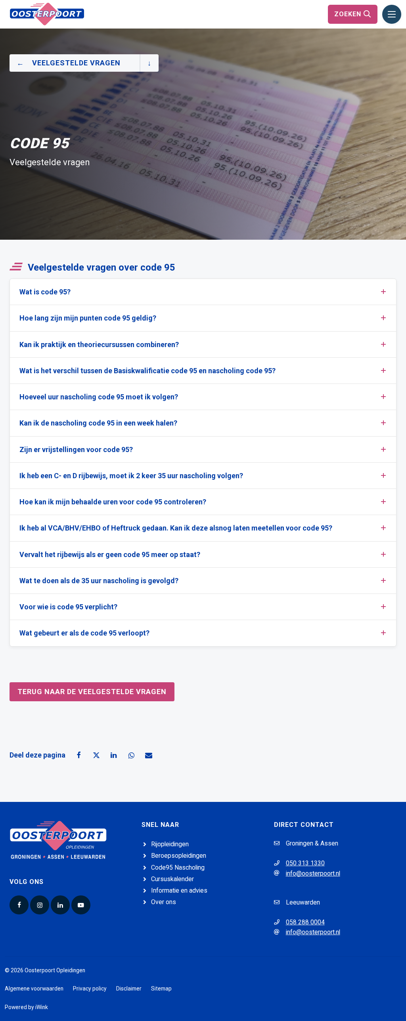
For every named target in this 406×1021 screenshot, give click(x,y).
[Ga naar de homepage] (47, 13)
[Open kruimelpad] (149, 63)
